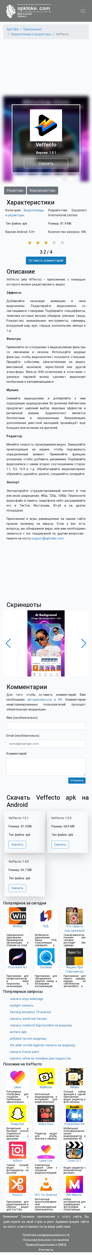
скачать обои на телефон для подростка (40, 1058)
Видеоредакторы (42, 190)
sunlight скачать (22, 1005)
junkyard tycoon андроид (28, 1038)
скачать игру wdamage (26, 999)
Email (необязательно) (22, 736)
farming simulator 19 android (30, 1012)
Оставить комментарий (46, 260)
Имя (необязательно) (22, 718)
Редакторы (15, 190)
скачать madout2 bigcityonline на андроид (41, 1025)
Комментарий (16, 753)
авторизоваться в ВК (44, 699)
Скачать (46, 163)
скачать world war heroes (28, 1019)
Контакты (46, 1250)
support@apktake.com (48, 538)
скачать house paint (24, 1052)
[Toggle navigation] (83, 11)
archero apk (18, 1032)
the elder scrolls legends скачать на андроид (42, 1045)
